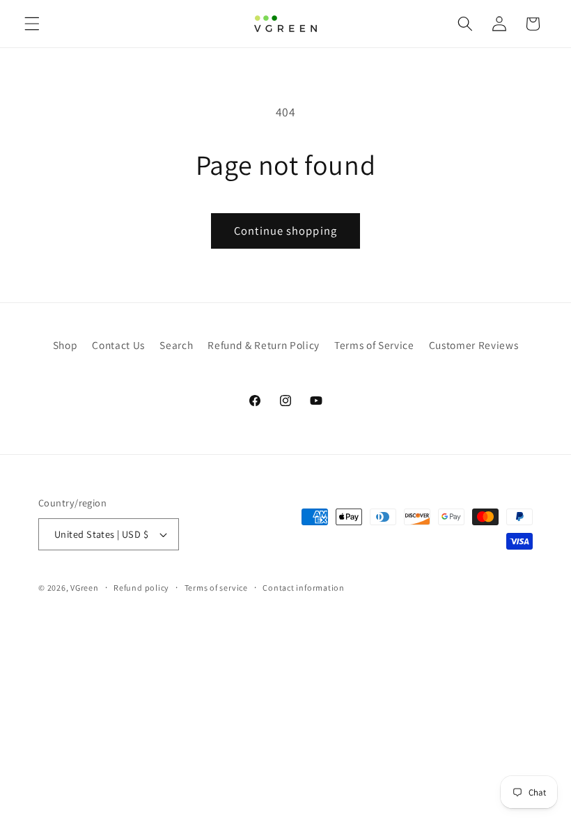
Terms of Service (374, 345)
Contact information (304, 587)
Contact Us (118, 345)
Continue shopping (285, 230)
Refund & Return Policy (264, 345)
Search (176, 345)
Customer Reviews (474, 345)
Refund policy (141, 587)
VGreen (84, 587)
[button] (32, 23)
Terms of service (216, 587)
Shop (65, 345)
